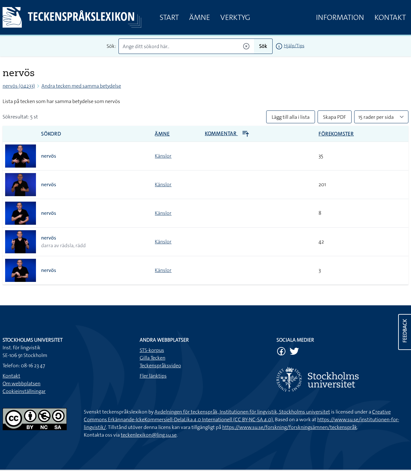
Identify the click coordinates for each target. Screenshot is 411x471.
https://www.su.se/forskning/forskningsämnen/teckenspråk (289, 427)
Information (340, 17)
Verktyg (235, 17)
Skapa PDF (334, 117)
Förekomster (336, 133)
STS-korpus (152, 350)
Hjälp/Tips (294, 45)
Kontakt (390, 17)
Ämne (199, 17)
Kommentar (221, 133)
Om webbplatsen (21, 383)
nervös (48, 156)
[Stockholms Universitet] (342, 379)
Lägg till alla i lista (291, 117)
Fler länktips (153, 375)
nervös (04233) (19, 86)
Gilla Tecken (152, 357)
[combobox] (186, 46)
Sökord (51, 133)
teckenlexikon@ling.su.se (149, 435)
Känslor (163, 156)
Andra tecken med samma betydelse (81, 86)
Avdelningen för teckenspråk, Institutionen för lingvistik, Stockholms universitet (242, 411)
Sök (263, 46)
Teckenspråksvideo (160, 365)
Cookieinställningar (24, 391)
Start (169, 17)
